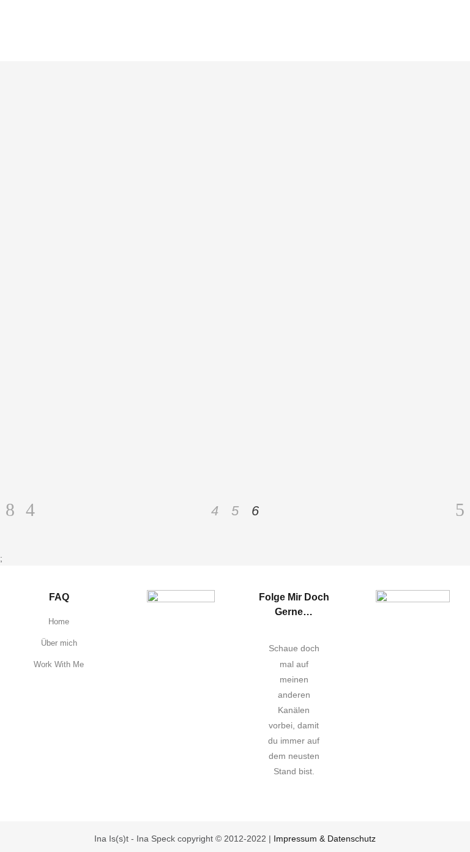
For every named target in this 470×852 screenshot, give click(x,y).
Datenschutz (351, 838)
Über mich (59, 643)
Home (58, 621)
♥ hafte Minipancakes (298, 279)
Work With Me (59, 664)
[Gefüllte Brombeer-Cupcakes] (136, 162)
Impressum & (300, 838)
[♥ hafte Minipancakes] (307, 162)
